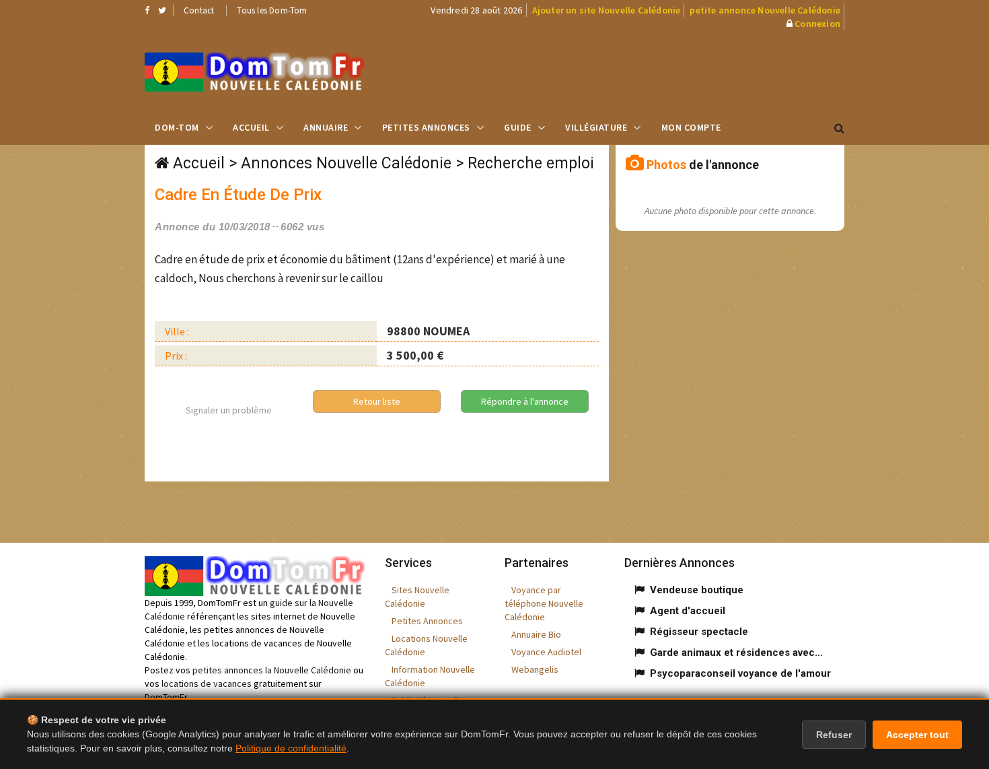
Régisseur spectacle (699, 632)
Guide (518, 127)
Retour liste (376, 401)
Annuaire (325, 127)
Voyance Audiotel (546, 652)
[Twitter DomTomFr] (162, 10)
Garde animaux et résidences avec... (736, 652)
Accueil (251, 127)
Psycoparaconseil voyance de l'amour (740, 673)
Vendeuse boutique (696, 590)
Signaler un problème (229, 410)
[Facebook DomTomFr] (147, 10)
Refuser (834, 734)
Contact (199, 10)
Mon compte (691, 127)
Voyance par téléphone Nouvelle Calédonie (544, 603)
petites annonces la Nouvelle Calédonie (271, 670)
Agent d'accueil (687, 611)
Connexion (817, 24)
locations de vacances (206, 683)
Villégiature (596, 127)
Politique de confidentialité (290, 748)
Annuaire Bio (536, 634)
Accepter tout (917, 734)
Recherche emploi (531, 163)
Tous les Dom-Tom (272, 10)
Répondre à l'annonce (525, 401)
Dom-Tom (177, 127)
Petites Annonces (426, 127)
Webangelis (534, 669)
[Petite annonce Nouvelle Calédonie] (255, 72)
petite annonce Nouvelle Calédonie (765, 10)
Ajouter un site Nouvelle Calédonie (606, 10)
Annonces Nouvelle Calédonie (346, 163)
